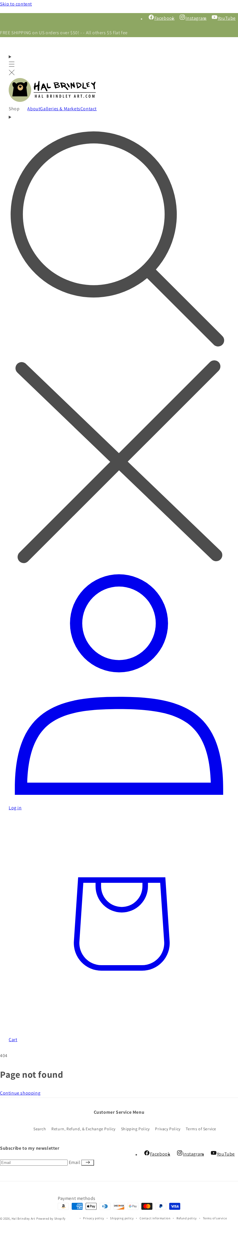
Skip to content (16, 4)
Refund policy (186, 1218)
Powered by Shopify (51, 1218)
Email (75, 1162)
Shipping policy (122, 1218)
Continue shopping (20, 1093)
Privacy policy (93, 1218)
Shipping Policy (135, 1128)
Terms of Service (201, 1128)
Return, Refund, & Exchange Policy (83, 1128)
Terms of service (215, 1218)
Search (39, 1128)
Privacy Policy (167, 1128)
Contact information (155, 1218)
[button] (12, 65)
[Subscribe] (87, 1163)
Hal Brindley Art (23, 1218)
